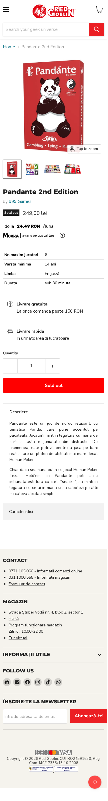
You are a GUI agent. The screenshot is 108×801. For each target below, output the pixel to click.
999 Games (20, 201)
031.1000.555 (21, 577)
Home (9, 47)
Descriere (18, 412)
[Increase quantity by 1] (52, 365)
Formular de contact (27, 584)
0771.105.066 (21, 571)
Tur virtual (18, 638)
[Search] (96, 29)
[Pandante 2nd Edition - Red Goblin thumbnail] (12, 169)
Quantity (10, 353)
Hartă (14, 618)
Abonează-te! (89, 716)
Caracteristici (21, 511)
